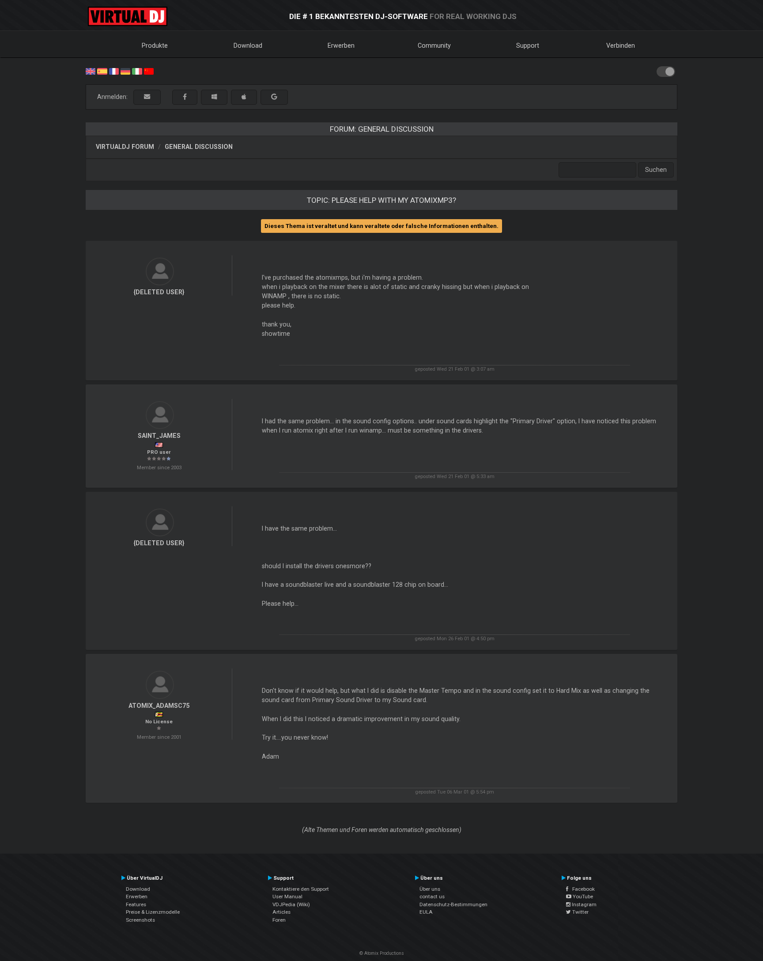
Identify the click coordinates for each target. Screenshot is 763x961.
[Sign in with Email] (147, 97)
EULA (426, 912)
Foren (279, 920)
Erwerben (341, 45)
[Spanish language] (102, 70)
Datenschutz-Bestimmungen (453, 904)
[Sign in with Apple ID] (244, 97)
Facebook (581, 889)
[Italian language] (137, 70)
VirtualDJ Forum (125, 146)
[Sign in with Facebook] (184, 97)
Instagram (583, 904)
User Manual (287, 896)
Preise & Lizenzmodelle (153, 912)
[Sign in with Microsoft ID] (214, 97)
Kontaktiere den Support (300, 889)
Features (136, 904)
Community (434, 45)
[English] (90, 70)
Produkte (155, 45)
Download (248, 45)
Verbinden (620, 45)
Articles (281, 912)
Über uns (429, 889)
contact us (432, 896)
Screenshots (140, 920)
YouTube (582, 896)
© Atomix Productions (381, 953)
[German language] (125, 70)
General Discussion (199, 146)
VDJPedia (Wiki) (291, 904)
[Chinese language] (149, 70)
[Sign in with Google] (274, 97)
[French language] (114, 70)
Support (527, 45)
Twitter (580, 912)
